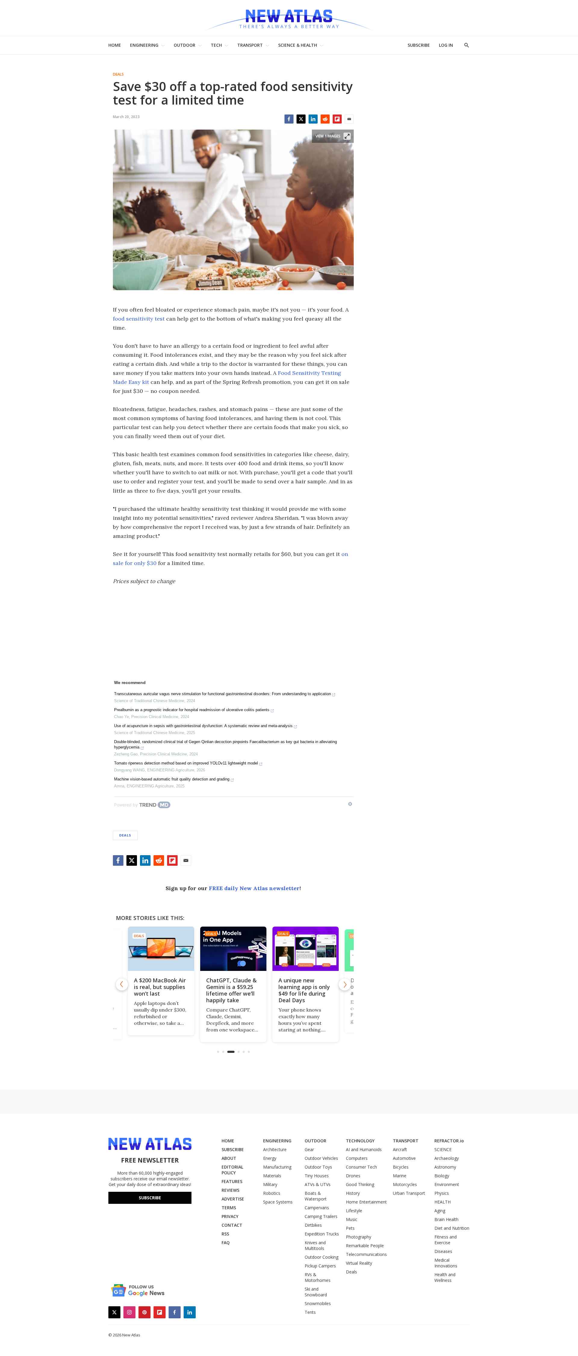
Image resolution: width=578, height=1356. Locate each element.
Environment (446, 1184)
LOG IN (446, 45)
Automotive (404, 1158)
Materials (272, 1176)
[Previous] (122, 984)
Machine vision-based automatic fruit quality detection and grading (171, 779)
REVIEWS (230, 1190)
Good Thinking (360, 1184)
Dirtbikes (313, 1225)
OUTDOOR (184, 45)
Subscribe (150, 1198)
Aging (439, 1210)
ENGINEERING (144, 45)
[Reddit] (325, 119)
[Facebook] (289, 119)
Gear (309, 1149)
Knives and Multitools (315, 1245)
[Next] (345, 984)
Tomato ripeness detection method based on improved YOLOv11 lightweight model (186, 763)
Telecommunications (366, 1254)
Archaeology (446, 1158)
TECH (216, 45)
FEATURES (232, 1181)
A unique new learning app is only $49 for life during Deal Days (304, 990)
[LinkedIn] (313, 119)
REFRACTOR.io (449, 1141)
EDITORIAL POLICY (232, 1170)
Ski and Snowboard (316, 1292)
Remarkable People (365, 1245)
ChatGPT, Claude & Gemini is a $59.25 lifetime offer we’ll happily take (231, 990)
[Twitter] (301, 119)
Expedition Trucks (322, 1234)
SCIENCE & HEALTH (297, 45)
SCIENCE (443, 1149)
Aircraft (400, 1149)
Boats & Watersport (316, 1196)
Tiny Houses (317, 1176)
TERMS (229, 1207)
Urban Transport (409, 1193)
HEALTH (442, 1202)
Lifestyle (354, 1210)
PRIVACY (230, 1216)
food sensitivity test (139, 318)
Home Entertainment (366, 1202)
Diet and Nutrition (451, 1228)
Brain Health (446, 1219)
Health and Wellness (444, 1277)
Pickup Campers (320, 1266)
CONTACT (232, 1225)
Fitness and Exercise (445, 1239)
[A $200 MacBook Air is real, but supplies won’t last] (161, 949)
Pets (350, 1228)
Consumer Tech (361, 1167)
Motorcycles (405, 1184)
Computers (357, 1158)
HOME (114, 45)
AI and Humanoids (364, 1149)
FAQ (226, 1242)
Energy (269, 1158)
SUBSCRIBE (419, 45)
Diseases (443, 1251)
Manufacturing (277, 1167)
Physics (441, 1193)
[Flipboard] (337, 119)
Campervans (317, 1207)
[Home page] (289, 18)
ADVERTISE (233, 1199)
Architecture (275, 1149)
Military (270, 1184)
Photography (358, 1237)
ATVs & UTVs (318, 1184)
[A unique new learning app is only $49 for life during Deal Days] (305, 949)
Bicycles (401, 1167)
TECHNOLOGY (360, 1141)
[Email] (349, 119)
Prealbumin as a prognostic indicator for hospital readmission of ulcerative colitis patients (191, 710)
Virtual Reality (359, 1263)
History (353, 1193)
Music (351, 1219)
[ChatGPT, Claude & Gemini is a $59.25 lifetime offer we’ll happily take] (233, 949)
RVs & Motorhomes (318, 1277)
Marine (399, 1176)
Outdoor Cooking (321, 1257)
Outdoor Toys (318, 1167)
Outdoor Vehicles (321, 1158)
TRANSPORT (250, 45)
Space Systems (278, 1202)
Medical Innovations (445, 1263)
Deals (118, 74)
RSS (225, 1234)
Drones (353, 1176)
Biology (441, 1176)
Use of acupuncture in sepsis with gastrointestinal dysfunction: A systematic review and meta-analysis (203, 726)
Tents (310, 1312)
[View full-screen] (347, 136)
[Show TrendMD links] (350, 804)
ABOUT (229, 1158)
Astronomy (445, 1167)
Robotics (271, 1193)
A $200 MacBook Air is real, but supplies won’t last (160, 987)
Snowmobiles (318, 1303)
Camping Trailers (321, 1216)
